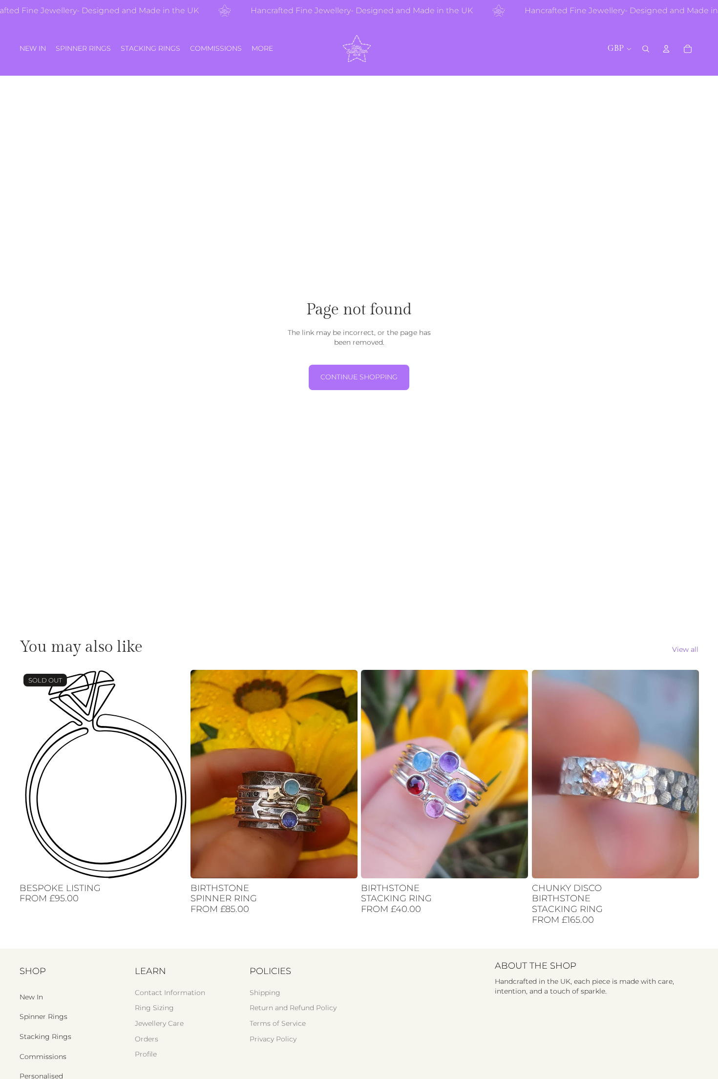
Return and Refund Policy (293, 1007)
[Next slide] (342, 774)
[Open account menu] (666, 49)
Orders (146, 1039)
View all (685, 649)
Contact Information (170, 992)
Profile (146, 1054)
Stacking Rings (45, 1036)
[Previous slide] (205, 774)
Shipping (265, 992)
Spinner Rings (43, 1016)
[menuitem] (262, 48)
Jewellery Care (159, 1023)
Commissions (43, 1056)
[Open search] (645, 49)
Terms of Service (278, 1023)
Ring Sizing (154, 1007)
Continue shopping (359, 377)
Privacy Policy (273, 1039)
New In (31, 997)
